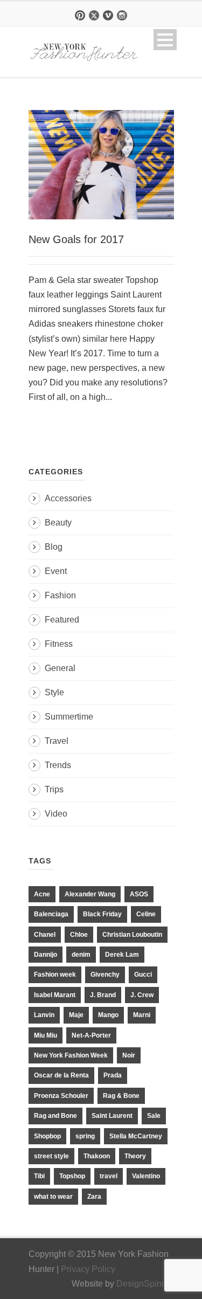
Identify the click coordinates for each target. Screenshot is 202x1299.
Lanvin (44, 1015)
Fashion (60, 595)
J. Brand (103, 995)
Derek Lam (122, 954)
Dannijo (45, 954)
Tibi (39, 1176)
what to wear (53, 1196)
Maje (76, 1015)
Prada (112, 1075)
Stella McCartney (135, 1136)
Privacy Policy (88, 1269)
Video (56, 813)
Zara (94, 1196)
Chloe (79, 934)
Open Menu (165, 39)
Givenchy (105, 974)
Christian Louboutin (132, 934)
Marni (141, 1015)
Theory (135, 1156)
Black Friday (102, 914)
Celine (146, 914)
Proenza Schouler (61, 1096)
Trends (58, 765)
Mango (108, 1015)
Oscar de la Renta (61, 1075)
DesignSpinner (145, 1283)
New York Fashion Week (71, 1055)
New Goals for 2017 (76, 239)
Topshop (72, 1176)
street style (51, 1156)
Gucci (143, 974)
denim (81, 954)
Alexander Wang (90, 894)
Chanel (44, 934)
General (60, 668)
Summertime (69, 716)
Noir (128, 1055)
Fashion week (55, 974)
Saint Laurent (112, 1116)
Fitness (59, 643)
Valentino (146, 1176)
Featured (62, 619)
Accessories (68, 498)
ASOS (139, 894)
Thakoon (96, 1156)
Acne (42, 894)
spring (85, 1136)
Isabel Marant (54, 995)
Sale (154, 1116)
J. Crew (142, 995)
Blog (53, 546)
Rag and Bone (55, 1116)
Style (54, 692)
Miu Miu (45, 1035)
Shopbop (47, 1136)
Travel (56, 740)
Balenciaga (51, 914)
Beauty (58, 522)
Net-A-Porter (91, 1035)
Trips (54, 789)
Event (56, 571)
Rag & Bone (121, 1096)
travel (108, 1176)
